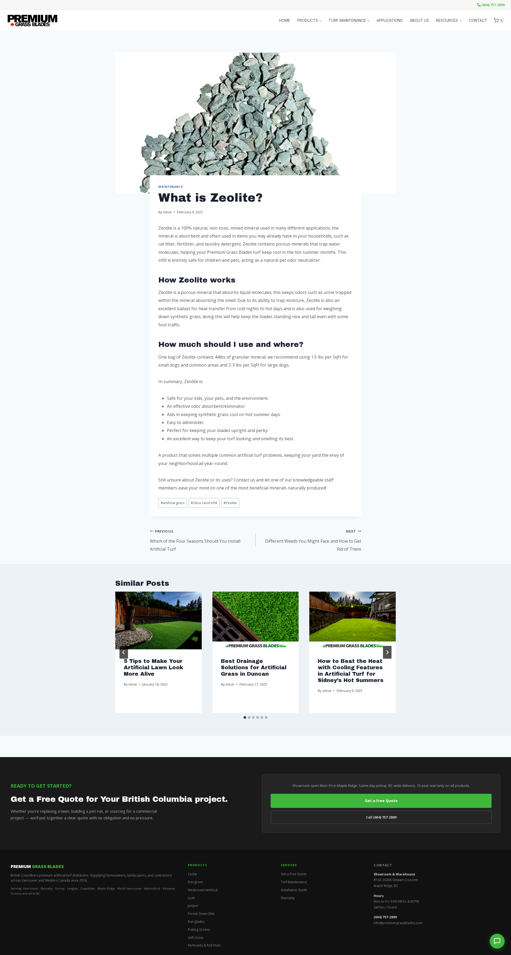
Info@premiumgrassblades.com (398, 923)
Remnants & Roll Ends (204, 945)
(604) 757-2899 (493, 4)
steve (167, 212)
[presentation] (158, 620)
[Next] (387, 652)
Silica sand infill (204, 502)
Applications (390, 20)
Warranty (288, 898)
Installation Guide (294, 890)
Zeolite (230, 502)
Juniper (193, 905)
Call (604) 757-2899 (381, 817)
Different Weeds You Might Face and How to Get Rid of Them (313, 540)
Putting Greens (199, 929)
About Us (419, 20)
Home (284, 20)
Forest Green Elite (201, 913)
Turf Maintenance (294, 882)
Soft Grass (195, 937)
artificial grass (173, 502)
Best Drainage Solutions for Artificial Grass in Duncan (253, 667)
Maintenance (170, 187)
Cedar (192, 874)
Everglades (196, 921)
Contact (478, 20)
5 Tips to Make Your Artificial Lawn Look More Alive (153, 667)
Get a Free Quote (381, 800)
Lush (191, 898)
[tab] (245, 717)
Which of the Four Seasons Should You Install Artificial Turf (195, 540)
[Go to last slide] (123, 652)
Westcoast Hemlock (203, 890)
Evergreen (195, 882)
